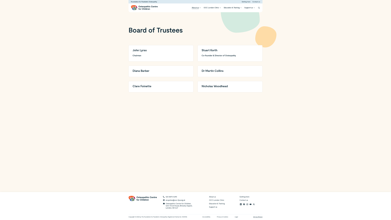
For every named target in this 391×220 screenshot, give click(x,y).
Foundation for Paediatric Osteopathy (144, 2)
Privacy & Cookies (222, 217)
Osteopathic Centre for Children (144, 7)
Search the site (259, 8)
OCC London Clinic (211, 8)
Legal (236, 217)
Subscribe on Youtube (250, 204)
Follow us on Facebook (244, 204)
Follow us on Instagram (247, 204)
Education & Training (232, 8)
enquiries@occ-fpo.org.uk (175, 200)
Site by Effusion (257, 217)
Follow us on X (254, 204)
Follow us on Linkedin (240, 204)
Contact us (256, 2)
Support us (248, 8)
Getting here (246, 2)
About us (195, 8)
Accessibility (206, 217)
